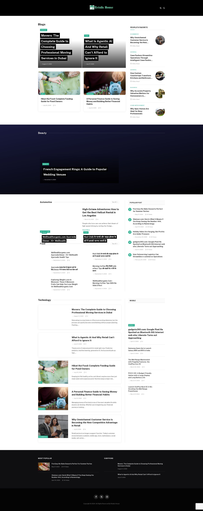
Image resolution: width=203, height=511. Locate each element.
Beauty (45, 164)
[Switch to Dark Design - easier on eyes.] (164, 8)
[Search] (160, 8)
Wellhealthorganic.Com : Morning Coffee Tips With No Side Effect (105, 283)
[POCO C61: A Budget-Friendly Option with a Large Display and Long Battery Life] (160, 376)
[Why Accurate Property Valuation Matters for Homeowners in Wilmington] (160, 93)
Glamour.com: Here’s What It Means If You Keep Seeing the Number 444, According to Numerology (148, 221)
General (90, 94)
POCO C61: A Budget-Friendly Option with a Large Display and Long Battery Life (139, 375)
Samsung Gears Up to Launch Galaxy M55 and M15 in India (139, 349)
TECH (86, 35)
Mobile (133, 300)
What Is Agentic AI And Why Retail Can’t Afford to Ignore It (93, 339)
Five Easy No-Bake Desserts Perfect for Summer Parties (148, 210)
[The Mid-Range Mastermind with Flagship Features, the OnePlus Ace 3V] (160, 362)
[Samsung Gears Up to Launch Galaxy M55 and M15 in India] (160, 351)
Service (43, 30)
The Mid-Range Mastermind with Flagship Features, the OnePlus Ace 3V (139, 362)
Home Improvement (137, 105)
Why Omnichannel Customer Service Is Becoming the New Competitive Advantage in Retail (140, 40)
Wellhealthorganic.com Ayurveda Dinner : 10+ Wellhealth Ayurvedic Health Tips (59, 241)
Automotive (46, 202)
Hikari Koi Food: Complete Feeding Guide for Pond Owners (57, 100)
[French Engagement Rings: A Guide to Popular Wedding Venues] (79, 160)
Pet (43, 94)
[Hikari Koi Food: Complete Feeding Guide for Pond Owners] (59, 83)
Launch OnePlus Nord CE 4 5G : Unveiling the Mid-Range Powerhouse (140, 389)
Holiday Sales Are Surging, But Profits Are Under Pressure (148, 233)
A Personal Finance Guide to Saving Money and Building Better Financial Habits (103, 101)
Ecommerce (134, 34)
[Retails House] (101, 8)
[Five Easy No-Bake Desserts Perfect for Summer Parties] (44, 466)
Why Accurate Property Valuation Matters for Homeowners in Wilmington (140, 93)
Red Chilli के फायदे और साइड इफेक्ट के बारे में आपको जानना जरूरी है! (105, 255)
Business (133, 87)
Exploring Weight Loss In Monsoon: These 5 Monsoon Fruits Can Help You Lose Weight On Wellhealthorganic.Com (64, 283)
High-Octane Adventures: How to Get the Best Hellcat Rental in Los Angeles (100, 212)
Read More (86, 230)
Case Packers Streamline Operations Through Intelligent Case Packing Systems (141, 57)
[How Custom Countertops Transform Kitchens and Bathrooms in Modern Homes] (160, 76)
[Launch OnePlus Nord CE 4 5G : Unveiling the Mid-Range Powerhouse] (160, 389)
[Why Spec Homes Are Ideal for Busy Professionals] (160, 111)
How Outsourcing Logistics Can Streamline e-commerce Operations (148, 255)
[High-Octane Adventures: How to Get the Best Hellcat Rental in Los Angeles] (60, 219)
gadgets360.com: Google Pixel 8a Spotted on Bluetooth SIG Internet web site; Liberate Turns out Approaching (149, 244)
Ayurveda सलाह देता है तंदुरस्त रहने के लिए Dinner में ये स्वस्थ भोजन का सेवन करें (64, 268)
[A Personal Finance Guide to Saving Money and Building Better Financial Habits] (105, 83)
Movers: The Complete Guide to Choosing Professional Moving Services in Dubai (94, 311)
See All (114, 202)
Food (42, 243)
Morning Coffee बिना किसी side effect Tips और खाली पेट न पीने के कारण (104, 268)
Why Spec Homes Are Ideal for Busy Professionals (139, 111)
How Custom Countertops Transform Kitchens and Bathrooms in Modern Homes (141, 75)
